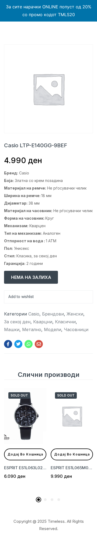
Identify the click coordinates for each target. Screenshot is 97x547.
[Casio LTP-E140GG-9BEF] (8, 344)
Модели (52, 329)
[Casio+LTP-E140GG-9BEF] (18, 344)
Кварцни (42, 321)
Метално (31, 329)
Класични (65, 321)
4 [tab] (58, 499)
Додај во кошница (25, 454)
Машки (11, 329)
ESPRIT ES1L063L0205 (25, 467)
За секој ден (17, 321)
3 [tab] (52, 499)
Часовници (76, 329)
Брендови (53, 314)
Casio (33, 314)
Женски (75, 314)
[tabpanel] (25, 441)
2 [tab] (45, 499)
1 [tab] (38, 499)
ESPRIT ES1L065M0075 (72, 467)
